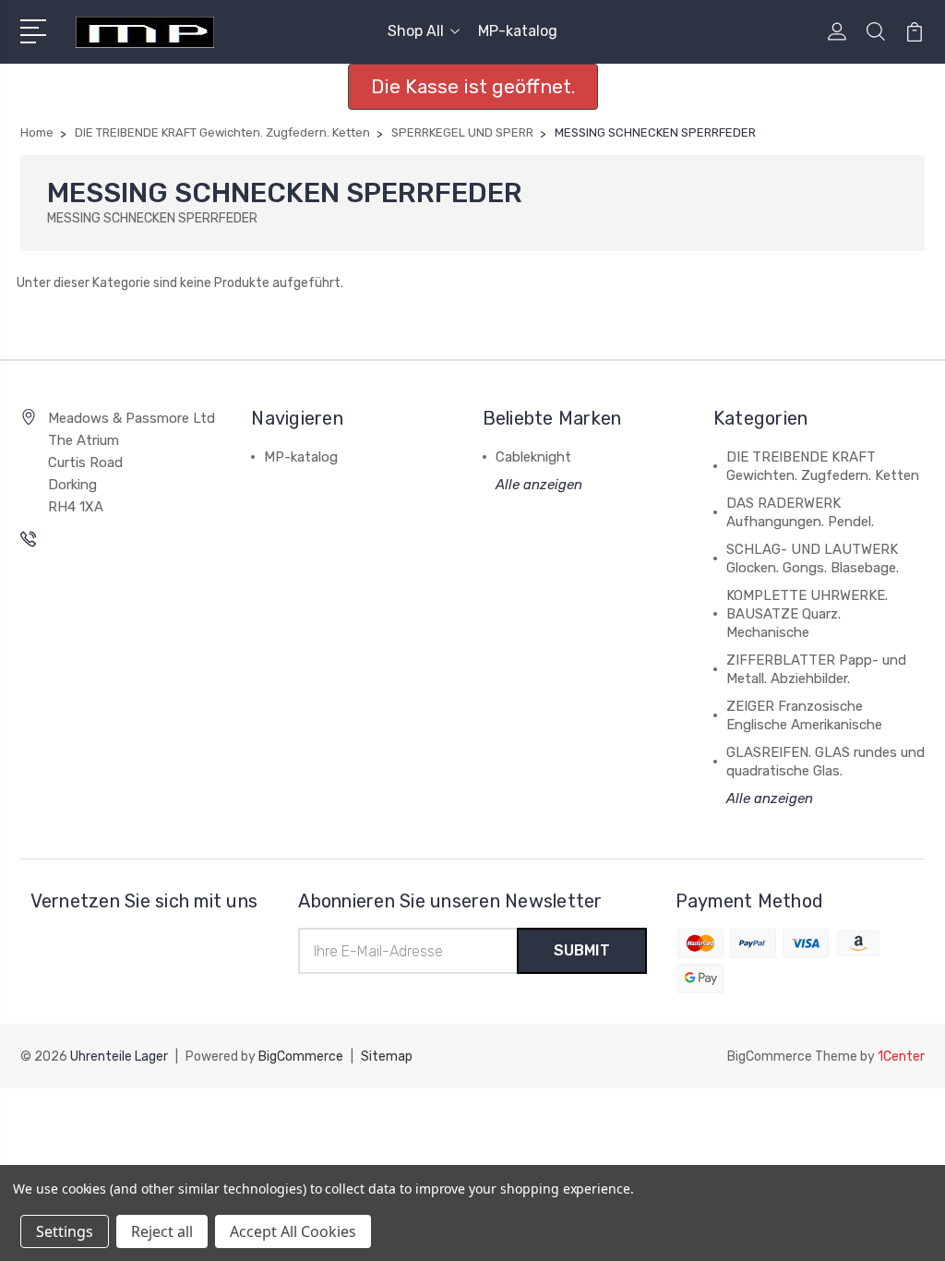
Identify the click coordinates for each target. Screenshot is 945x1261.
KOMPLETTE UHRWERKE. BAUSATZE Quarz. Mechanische (807, 614)
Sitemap (387, 1056)
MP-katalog (517, 31)
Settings (64, 1231)
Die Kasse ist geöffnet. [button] (473, 86)
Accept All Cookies (293, 1231)
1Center (901, 1056)
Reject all (162, 1231)
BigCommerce (300, 1056)
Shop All (416, 31)
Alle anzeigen (539, 484)
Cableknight (533, 457)
